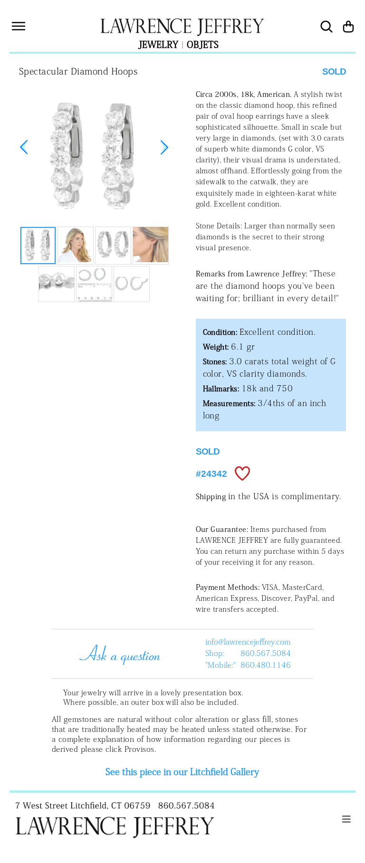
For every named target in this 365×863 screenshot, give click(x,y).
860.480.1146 (265, 665)
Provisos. (140, 749)
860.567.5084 (265, 653)
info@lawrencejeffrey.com (247, 641)
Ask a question (117, 653)
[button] (164, 147)
